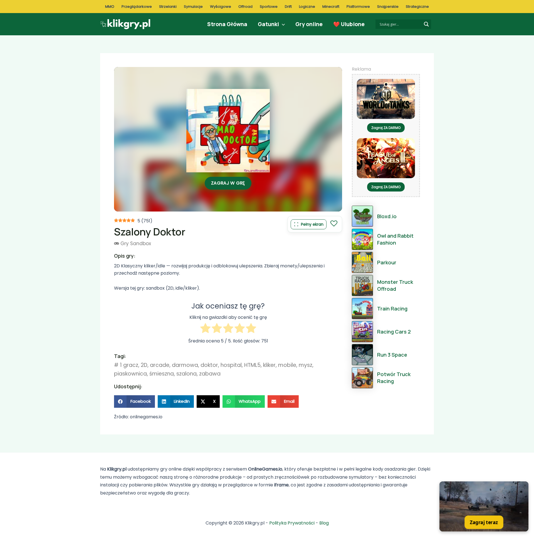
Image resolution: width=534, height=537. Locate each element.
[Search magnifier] (426, 24)
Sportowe (269, 6)
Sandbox (140, 243)
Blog (324, 523)
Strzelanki (168, 6)
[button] (134, 401)
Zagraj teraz (484, 522)
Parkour (386, 262)
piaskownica (130, 373)
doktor (209, 365)
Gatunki (268, 24)
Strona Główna (227, 24)
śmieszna (161, 373)
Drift (288, 6)
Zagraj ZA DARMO (385, 127)
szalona (186, 373)
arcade (159, 365)
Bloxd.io (387, 216)
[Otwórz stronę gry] (483, 506)
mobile (287, 365)
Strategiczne (417, 6)
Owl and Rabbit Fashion (395, 239)
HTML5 (252, 365)
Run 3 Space (392, 354)
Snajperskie (388, 6)
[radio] (205, 329)
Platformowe (358, 6)
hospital (231, 365)
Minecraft (330, 6)
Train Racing (392, 308)
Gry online (309, 24)
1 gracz (129, 365)
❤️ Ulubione (349, 24)
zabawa (210, 373)
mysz (305, 365)
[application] (282, 24)
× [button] (525, 485)
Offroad (245, 6)
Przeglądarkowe (137, 6)
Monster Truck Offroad (395, 285)
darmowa (185, 365)
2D (144, 365)
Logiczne (307, 6)
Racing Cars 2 (394, 331)
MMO (109, 6)
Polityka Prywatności (292, 523)
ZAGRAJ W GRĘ (228, 183)
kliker (269, 365)
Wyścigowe (220, 6)
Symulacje (193, 6)
